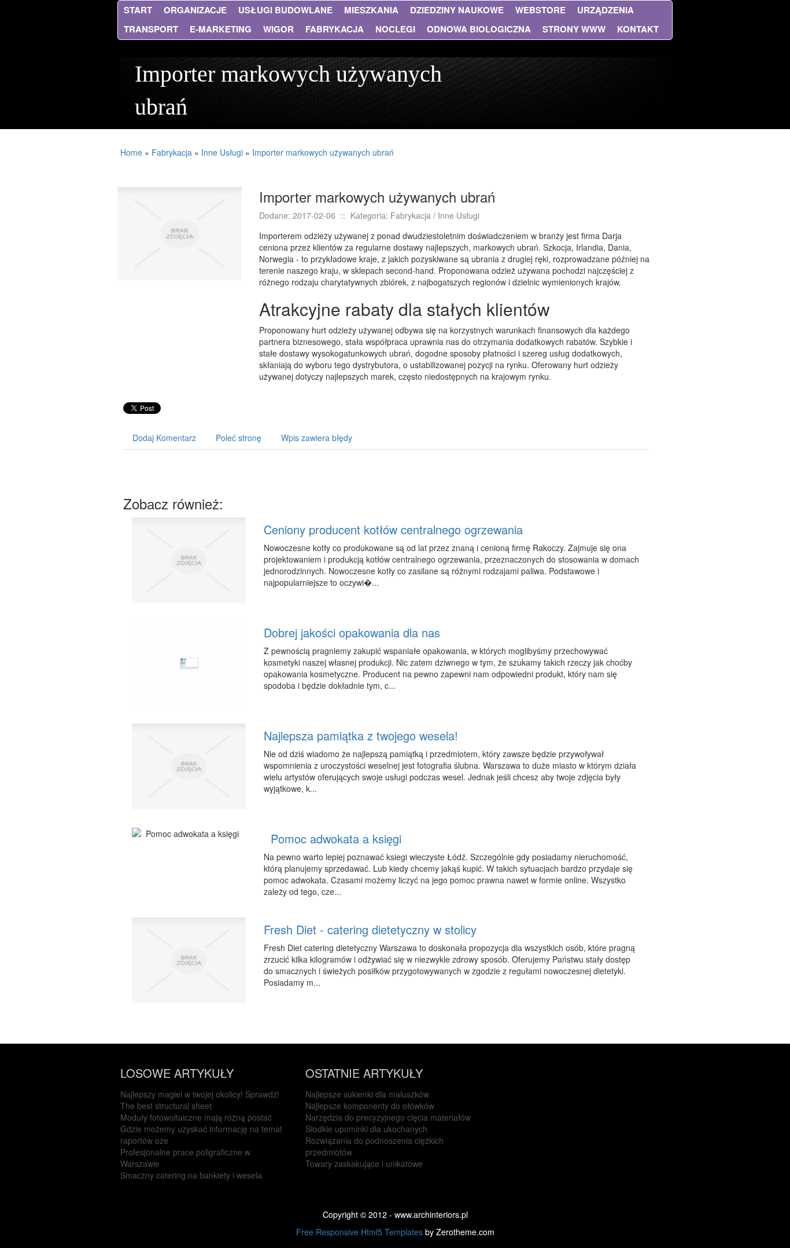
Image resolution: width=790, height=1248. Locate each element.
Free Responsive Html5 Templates (359, 1232)
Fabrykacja (172, 152)
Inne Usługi (222, 152)
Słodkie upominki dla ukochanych (366, 1129)
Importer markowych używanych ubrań (323, 152)
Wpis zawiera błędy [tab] (316, 437)
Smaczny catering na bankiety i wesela (191, 1175)
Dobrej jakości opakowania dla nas (352, 632)
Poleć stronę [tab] (238, 437)
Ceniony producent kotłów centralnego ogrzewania (393, 529)
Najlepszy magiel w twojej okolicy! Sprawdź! (199, 1094)
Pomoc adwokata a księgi (332, 838)
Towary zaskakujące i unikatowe (364, 1163)
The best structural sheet (166, 1105)
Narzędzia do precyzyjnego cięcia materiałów (388, 1117)
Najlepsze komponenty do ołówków (369, 1105)
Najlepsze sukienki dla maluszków (367, 1094)
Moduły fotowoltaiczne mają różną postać (196, 1117)
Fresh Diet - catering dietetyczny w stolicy (370, 929)
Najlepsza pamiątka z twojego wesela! (361, 735)
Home (131, 152)
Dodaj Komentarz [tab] (164, 437)
